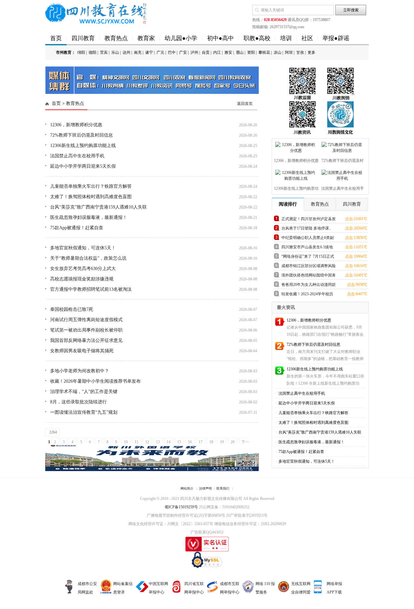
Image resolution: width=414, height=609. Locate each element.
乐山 (115, 52)
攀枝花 (264, 52)
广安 (183, 52)
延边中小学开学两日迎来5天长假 (83, 166)
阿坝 (289, 52)
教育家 (146, 38)
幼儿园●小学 (181, 38)
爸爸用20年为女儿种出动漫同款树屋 (308, 285)
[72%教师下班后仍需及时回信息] (341, 146)
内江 (217, 52)
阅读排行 (288, 204)
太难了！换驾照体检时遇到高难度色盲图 (91, 196)
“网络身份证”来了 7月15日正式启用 (307, 257)
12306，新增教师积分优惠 (76, 124)
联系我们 (222, 488)
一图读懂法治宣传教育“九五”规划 (83, 412)
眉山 (240, 52)
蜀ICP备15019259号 (181, 507)
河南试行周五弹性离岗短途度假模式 (86, 319)
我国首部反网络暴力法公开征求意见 (86, 340)
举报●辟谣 (335, 38)
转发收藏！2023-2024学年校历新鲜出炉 (307, 295)
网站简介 (186, 488)
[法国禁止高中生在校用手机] (341, 174)
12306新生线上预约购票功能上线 (83, 145)
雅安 (228, 52)
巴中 (172, 52)
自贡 (206, 52)
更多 (311, 52)
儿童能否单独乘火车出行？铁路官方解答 (91, 186)
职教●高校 (257, 38)
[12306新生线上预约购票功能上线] (295, 174)
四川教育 (83, 38)
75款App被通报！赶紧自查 (76, 227)
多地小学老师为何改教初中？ (79, 370)
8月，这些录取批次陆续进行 (78, 402)
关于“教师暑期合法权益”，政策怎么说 (88, 258)
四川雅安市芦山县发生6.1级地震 (307, 248)
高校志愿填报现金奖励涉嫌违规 (82, 278)
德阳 (92, 52)
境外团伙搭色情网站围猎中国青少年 (308, 276)
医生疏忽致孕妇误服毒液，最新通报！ (88, 217)
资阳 (251, 52)
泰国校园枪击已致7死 (71, 309)
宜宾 (104, 52)
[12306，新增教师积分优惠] (295, 146)
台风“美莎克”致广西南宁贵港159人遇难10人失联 (98, 207)
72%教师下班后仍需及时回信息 (81, 135)
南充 (138, 52)
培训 (286, 38)
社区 (307, 38)
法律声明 (205, 488)
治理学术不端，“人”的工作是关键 (83, 391)
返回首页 (245, 103)
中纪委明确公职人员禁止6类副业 (307, 238)
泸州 (194, 52)
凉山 (277, 52)
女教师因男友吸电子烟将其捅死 (82, 350)
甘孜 (300, 52)
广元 (160, 52)
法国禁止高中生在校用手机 (77, 155)
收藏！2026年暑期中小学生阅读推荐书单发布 (95, 381)
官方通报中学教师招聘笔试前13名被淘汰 (91, 289)
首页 (56, 38)
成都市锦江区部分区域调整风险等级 (308, 267)
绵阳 (81, 52)
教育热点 (116, 38)
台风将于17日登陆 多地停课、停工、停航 (307, 229)
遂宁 (149, 52)
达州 (126, 52)
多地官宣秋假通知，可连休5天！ (83, 247)
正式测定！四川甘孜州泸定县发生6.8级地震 (308, 220)
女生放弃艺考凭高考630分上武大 (83, 268)
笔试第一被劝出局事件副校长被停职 (86, 330)
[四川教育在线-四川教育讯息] (96, 13)
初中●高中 (220, 38)
